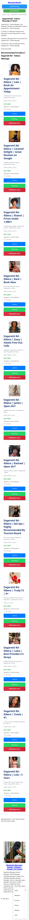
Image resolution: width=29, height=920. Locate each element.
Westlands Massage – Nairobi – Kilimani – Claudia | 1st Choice (14, 867)
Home (3, 14)
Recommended (6, 49)
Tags (8, 14)
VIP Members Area (14, 123)
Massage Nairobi (14, 2)
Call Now (14, 114)
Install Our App (14, 6)
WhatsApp (15, 119)
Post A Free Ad (14, 11)
